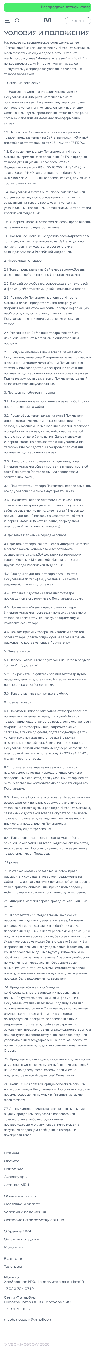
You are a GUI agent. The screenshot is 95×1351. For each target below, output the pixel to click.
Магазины (13, 1247)
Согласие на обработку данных (34, 1220)
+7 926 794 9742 (19, 1289)
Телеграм (13, 1266)
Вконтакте (13, 1258)
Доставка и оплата (22, 1204)
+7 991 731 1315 (17, 1309)
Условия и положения (25, 1212)
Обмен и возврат (20, 1196)
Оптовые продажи (21, 1239)
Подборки (13, 1169)
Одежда (12, 1161)
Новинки (12, 1153)
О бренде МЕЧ (17, 1231)
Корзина (78, 20)
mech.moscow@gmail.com (28, 1319)
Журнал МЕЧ (16, 1184)
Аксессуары (15, 1177)
